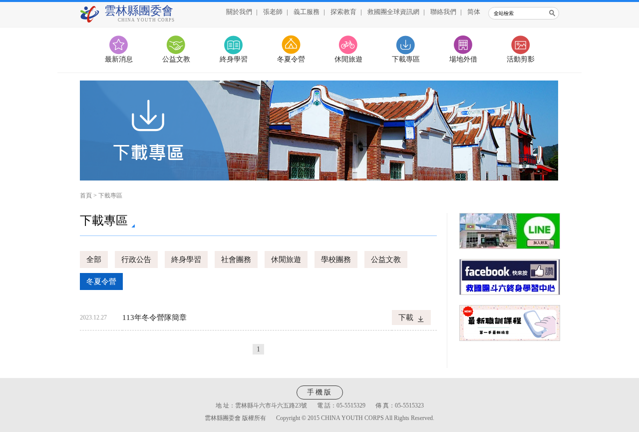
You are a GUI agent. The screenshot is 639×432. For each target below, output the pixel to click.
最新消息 (119, 59)
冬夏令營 (291, 59)
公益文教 (176, 59)
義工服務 (307, 12)
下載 (405, 318)
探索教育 (343, 12)
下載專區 (406, 59)
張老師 (273, 12)
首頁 (86, 195)
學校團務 (336, 260)
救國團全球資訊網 (393, 12)
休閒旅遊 (348, 59)
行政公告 (136, 260)
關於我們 (239, 12)
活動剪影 (521, 59)
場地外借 (463, 59)
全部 (93, 260)
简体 (473, 12)
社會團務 (236, 260)
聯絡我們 (443, 12)
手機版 (319, 392)
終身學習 (234, 59)
